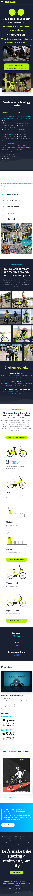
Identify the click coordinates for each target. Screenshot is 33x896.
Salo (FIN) (24, 391)
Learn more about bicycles (16, 620)
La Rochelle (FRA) (5, 383)
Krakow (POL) (25, 375)
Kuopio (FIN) (11, 391)
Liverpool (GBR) (7, 385)
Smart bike (10, 493)
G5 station (10, 549)
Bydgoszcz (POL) (16, 375)
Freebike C (14, 463)
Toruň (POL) (14, 377)
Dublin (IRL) (14, 383)
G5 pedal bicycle (12, 611)
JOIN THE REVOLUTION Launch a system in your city (16, 67)
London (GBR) (16, 385)
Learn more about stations (16, 559)
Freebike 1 (15, 461)
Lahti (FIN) (18, 391)
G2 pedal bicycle (12, 583)
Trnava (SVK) (21, 377)
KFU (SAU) (14, 393)
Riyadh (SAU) (21, 393)
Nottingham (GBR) (25, 385)
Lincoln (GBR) (28, 383)
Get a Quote (16, 872)
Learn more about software (16, 437)
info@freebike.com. (20, 839)
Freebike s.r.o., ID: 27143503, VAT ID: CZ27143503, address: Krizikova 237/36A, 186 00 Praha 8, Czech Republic (16, 883)
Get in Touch (8, 825)
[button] (10, 797)
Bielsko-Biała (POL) (6, 375)
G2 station (10, 522)
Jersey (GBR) (20, 383)
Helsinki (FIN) (4, 391)
